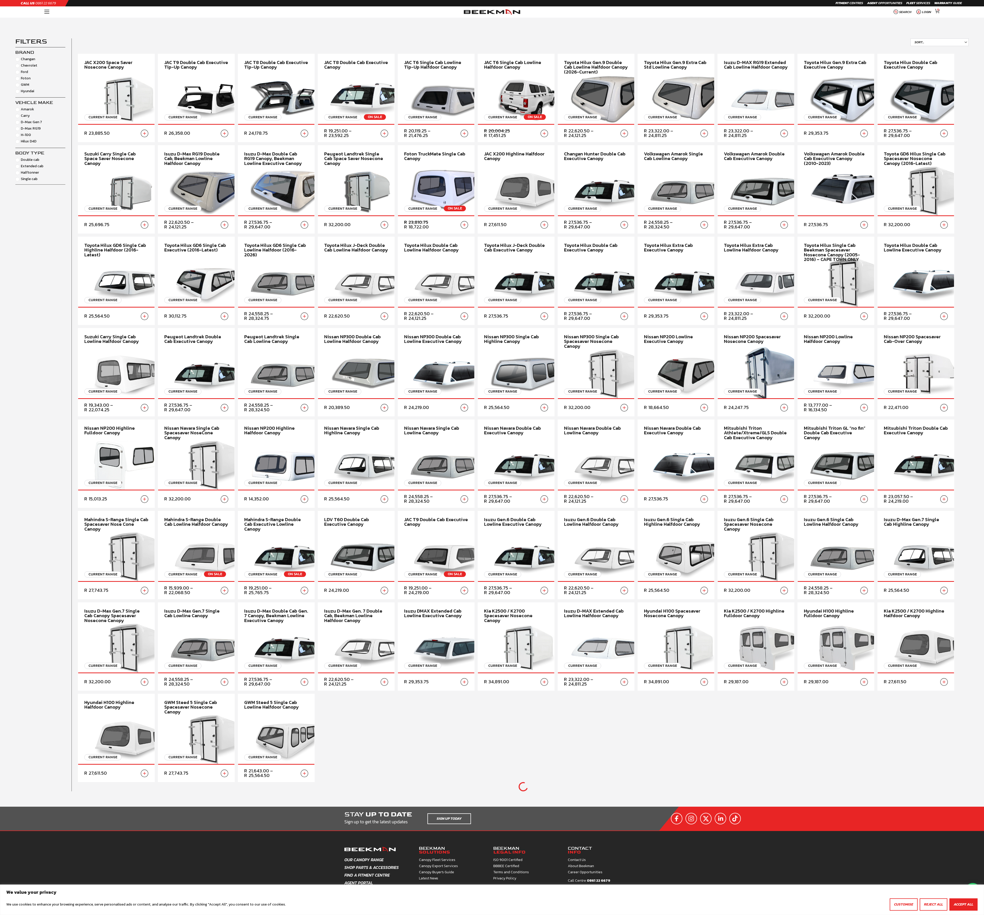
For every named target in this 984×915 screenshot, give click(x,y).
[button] (902, 12)
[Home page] (492, 12)
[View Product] (144, 133)
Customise (903, 904)
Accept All (963, 904)
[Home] (46, 12)
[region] (492, 900)
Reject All (933, 904)
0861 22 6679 (38, 3)
